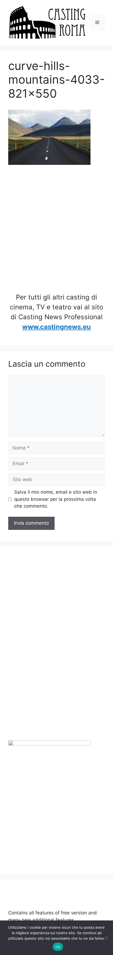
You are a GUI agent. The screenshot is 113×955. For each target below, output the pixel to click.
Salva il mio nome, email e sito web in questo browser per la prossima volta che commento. (55, 499)
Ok (57, 947)
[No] (106, 937)
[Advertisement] (56, 230)
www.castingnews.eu (56, 327)
